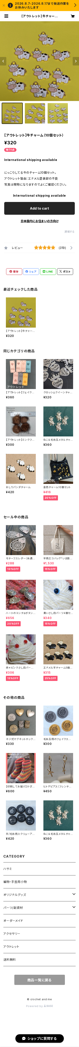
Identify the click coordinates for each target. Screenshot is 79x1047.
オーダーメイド (13, 920)
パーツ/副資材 (13, 907)
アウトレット (11, 946)
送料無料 (9, 959)
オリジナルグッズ (14, 894)
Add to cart (39, 208)
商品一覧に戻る (39, 980)
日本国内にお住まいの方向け (40, 221)
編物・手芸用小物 (15, 882)
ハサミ (7, 869)
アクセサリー (11, 933)
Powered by (35, 1006)
